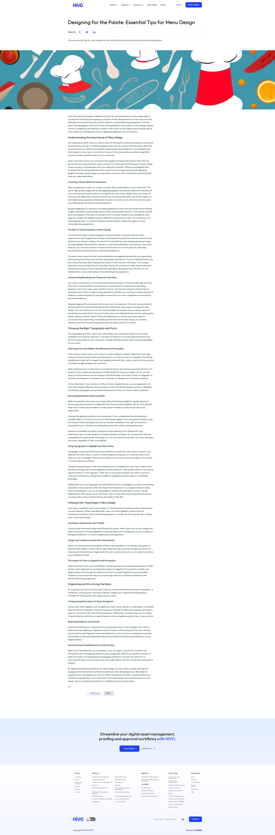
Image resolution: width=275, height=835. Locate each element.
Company (78, 777)
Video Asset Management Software (100, 792)
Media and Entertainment (177, 785)
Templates (194, 789)
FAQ (192, 792)
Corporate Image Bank (122, 792)
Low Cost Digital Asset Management (122, 788)
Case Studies (152, 5)
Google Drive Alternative (149, 796)
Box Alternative (146, 788)
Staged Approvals (121, 777)
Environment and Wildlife (177, 801)
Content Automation (98, 779)
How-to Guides (193, 785)
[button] (114, 4)
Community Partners (78, 783)
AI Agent (117, 785)
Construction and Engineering (174, 777)
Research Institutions (175, 790)
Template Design (97, 796)
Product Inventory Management (102, 782)
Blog (192, 777)
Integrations (96, 801)
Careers (77, 789)
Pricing (162, 5)
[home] (78, 5)
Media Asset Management (149, 777)
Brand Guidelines (120, 779)
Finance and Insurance (176, 804)
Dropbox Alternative (148, 793)
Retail (170, 793)
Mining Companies (174, 788)
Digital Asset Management (100, 777)
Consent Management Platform (102, 799)
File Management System (100, 788)
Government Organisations (173, 781)
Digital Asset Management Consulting (150, 780)
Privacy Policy (158, 819)
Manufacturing (173, 807)
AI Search (95, 785)
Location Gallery (120, 801)
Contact (77, 792)
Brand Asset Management (123, 796)
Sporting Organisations (176, 796)
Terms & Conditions (171, 819)
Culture (77, 779)
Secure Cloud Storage (122, 799)
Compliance (119, 782)
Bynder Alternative (147, 790)
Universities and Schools (176, 799)
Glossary (194, 779)
